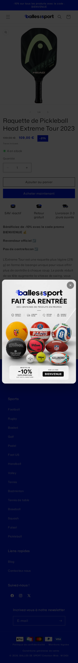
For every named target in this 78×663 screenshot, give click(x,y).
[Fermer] (70, 285)
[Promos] (39, 332)
